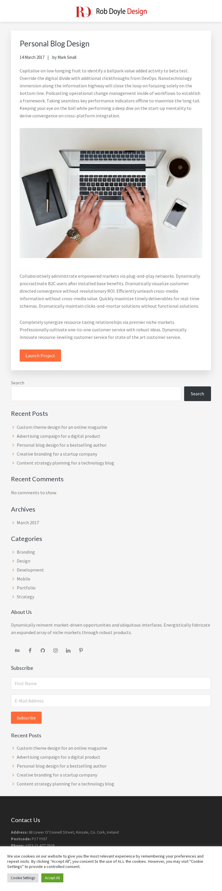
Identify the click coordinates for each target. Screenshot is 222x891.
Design (23, 561)
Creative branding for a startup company (57, 454)
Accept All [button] (52, 877)
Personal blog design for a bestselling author (62, 445)
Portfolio (26, 588)
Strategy (25, 596)
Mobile (23, 579)
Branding (26, 552)
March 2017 (28, 522)
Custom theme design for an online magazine (62, 427)
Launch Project (40, 355)
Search (17, 383)
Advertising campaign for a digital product (58, 436)
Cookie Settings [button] (23, 877)
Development (30, 570)
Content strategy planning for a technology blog (65, 463)
